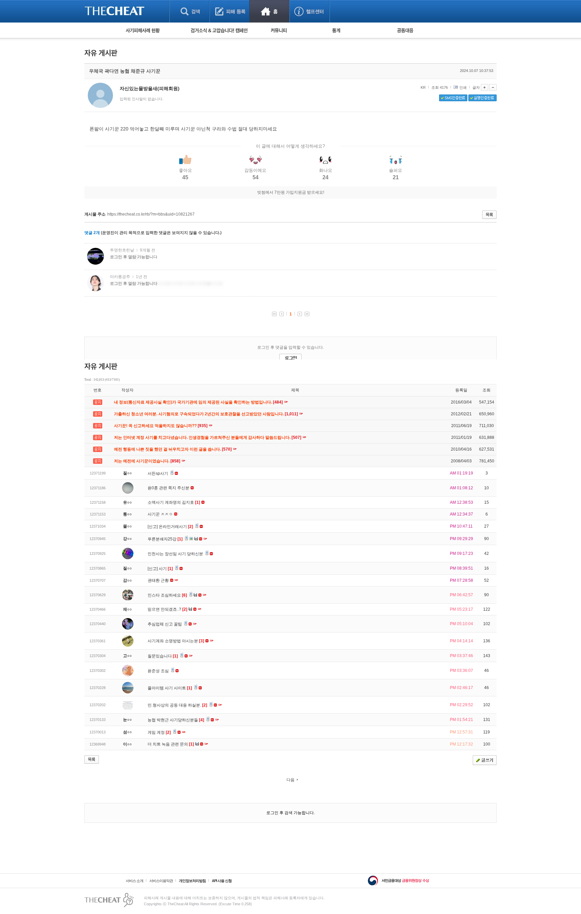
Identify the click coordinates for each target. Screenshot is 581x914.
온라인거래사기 (176, 526)
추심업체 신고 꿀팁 (165, 624)
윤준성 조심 (159, 671)
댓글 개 (92, 232)
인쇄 (463, 87)
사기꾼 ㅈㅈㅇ (161, 514)
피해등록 (229, 11)
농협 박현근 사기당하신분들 (176, 720)
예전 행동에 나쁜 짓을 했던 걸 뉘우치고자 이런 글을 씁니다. (173, 449)
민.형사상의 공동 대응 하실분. (177, 705)
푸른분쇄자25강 (165, 539)
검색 (189, 11)
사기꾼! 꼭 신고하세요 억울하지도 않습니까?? (161, 425)
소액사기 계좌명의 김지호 (174, 502)
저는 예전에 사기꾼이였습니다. (147, 461)
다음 (290, 779)
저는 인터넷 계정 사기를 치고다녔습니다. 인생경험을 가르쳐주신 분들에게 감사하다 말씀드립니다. (208, 437)
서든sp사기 (158, 473)
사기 (166, 568)
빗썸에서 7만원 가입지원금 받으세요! (290, 192)
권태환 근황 (159, 580)
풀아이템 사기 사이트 (170, 688)
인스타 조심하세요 (167, 595)
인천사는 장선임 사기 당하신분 (176, 553)
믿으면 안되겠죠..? (167, 609)
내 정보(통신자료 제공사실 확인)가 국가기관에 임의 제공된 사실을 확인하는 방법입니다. (199, 402)
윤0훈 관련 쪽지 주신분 (169, 488)
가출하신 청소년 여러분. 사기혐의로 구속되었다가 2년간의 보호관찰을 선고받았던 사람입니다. (206, 414)
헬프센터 (309, 11)
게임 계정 (159, 732)
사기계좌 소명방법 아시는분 (176, 641)
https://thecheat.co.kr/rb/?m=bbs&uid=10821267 (151, 214)
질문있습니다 (163, 656)
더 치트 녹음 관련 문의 (171, 744)
